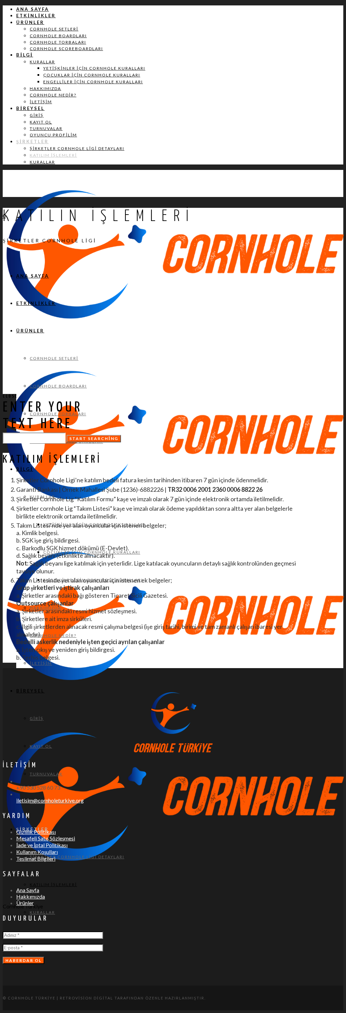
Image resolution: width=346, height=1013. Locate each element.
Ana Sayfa (27, 890)
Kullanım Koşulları (37, 852)
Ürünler (25, 903)
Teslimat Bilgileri (35, 858)
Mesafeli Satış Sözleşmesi (45, 838)
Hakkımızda (30, 896)
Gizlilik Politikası (36, 832)
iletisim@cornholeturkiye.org (50, 800)
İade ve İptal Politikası (42, 845)
